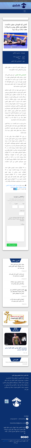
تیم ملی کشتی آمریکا (15, 185)
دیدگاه (22, 224)
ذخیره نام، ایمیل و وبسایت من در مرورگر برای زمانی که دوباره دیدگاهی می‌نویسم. (16, 219)
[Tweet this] (16, 189)
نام (23, 203)
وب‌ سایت (22, 210)
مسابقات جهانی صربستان (17, 187)
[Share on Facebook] (14, 189)
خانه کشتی (5, 441)
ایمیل (16, 203)
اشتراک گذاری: (20, 189)
